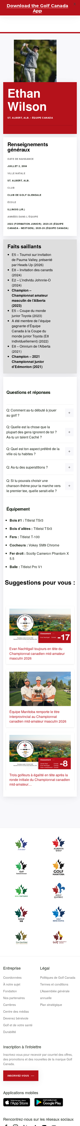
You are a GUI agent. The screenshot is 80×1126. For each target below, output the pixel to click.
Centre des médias (16, 1011)
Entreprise (12, 968)
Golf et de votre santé (17, 1025)
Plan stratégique (51, 1004)
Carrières (9, 1004)
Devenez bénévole (15, 1018)
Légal (44, 968)
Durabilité (9, 1032)
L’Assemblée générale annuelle (55, 994)
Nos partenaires (14, 998)
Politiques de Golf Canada (57, 977)
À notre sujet (11, 984)
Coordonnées (12, 977)
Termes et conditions (54, 984)
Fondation (10, 991)
